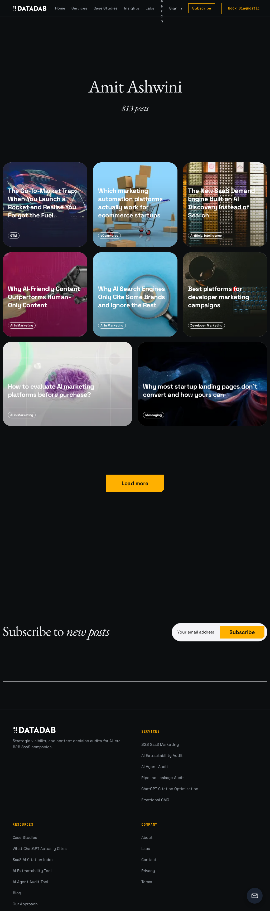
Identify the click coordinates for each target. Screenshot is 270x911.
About (147, 837)
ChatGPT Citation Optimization (169, 788)
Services (79, 8)
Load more (135, 483)
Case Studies (106, 8)
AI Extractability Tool (32, 870)
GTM (13, 236)
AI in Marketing (21, 325)
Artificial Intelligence (206, 236)
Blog (17, 892)
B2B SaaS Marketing (160, 744)
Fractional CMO (155, 799)
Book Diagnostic (244, 8)
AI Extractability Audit (162, 755)
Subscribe (201, 8)
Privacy (148, 870)
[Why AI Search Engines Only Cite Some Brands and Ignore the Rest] (135, 294)
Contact (149, 859)
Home (60, 8)
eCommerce (109, 236)
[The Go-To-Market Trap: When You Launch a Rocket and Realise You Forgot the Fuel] (45, 205)
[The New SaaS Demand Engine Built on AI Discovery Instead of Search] (225, 205)
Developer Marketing (206, 325)
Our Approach (25, 904)
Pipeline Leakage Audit (162, 777)
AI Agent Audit (154, 766)
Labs (150, 8)
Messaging (153, 415)
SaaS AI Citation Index (33, 859)
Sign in (175, 8)
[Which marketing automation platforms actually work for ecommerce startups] (135, 205)
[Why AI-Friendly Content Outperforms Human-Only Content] (45, 294)
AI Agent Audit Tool (30, 881)
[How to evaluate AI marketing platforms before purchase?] (67, 384)
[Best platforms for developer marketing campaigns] (225, 294)
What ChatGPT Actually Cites (40, 848)
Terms (146, 881)
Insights (131, 8)
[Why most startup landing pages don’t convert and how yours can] (202, 384)
